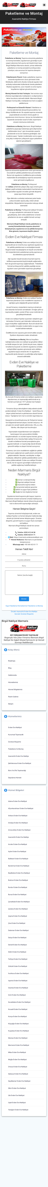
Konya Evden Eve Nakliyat (17, 1016)
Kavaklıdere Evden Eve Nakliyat (19, 1002)
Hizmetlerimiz (22, 606)
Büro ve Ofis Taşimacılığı (17, 770)
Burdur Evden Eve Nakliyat (17, 887)
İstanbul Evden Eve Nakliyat (18, 988)
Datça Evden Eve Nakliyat (17, 937)
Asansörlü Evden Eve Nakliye (18, 756)
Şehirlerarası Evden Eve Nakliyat (19, 763)
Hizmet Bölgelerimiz (15, 689)
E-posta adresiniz (24, 560)
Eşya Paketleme (11, 606)
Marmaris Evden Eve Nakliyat (18, 1045)
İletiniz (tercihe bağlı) (25, 575)
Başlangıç (11, 661)
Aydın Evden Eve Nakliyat (17, 851)
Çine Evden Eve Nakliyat (16, 923)
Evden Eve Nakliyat (15, 727)
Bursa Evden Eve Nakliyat (17, 894)
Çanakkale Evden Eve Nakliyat (19, 902)
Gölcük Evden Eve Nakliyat (17, 966)
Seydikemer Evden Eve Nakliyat (19, 1081)
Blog (9, 668)
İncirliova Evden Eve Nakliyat (18, 973)
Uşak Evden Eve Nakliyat (17, 1102)
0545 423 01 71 (29, 535)
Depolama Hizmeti (14, 778)
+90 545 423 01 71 (31, 544)
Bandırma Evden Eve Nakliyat (18, 866)
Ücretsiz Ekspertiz (14, 742)
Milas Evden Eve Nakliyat (17, 1052)
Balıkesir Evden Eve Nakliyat (18, 859)
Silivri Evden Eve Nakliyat (17, 1088)
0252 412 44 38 (29, 532)
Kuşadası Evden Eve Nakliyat (18, 1031)
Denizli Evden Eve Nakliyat (17, 945)
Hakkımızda (12, 675)
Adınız (24, 554)
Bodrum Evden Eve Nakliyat (18, 880)
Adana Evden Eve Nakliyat (17, 801)
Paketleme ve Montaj (15, 749)
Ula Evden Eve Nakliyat (16, 1095)
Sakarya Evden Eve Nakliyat (18, 1074)
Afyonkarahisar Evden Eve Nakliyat (20, 808)
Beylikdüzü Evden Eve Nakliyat (19, 873)
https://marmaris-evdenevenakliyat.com (28, 537)
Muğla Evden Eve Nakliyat (17, 1059)
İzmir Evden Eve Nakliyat (17, 995)
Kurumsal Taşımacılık (15, 735)
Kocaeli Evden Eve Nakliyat (17, 1009)
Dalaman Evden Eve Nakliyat (18, 930)
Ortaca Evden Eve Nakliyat (17, 1067)
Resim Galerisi (13, 697)
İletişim (10, 704)
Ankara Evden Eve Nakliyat (17, 816)
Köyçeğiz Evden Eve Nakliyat (18, 1024)
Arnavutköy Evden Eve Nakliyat (19, 830)
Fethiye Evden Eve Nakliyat (17, 959)
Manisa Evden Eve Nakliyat (17, 1038)
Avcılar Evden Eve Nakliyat (17, 844)
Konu (24, 566)
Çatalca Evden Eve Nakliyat (18, 909)
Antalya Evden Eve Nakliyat (18, 823)
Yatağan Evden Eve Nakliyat (18, 1110)
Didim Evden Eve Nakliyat (17, 952)
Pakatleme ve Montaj (35, 606)
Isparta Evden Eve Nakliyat (17, 981)
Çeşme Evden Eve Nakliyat (17, 916)
